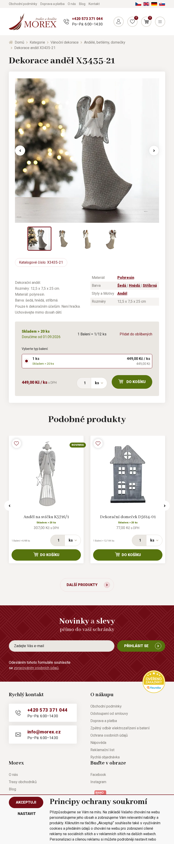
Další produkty (82, 585)
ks (97, 383)
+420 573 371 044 (87, 19)
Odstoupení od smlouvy (109, 713)
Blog (82, 4)
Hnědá (135, 285)
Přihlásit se (136, 646)
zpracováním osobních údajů (36, 668)
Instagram (98, 782)
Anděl (122, 293)
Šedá (122, 285)
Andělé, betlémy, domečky (104, 42)
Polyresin (125, 277)
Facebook (98, 774)
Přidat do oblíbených (136, 334)
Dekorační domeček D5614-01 (128, 517)
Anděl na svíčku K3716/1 (46, 517)
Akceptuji (26, 802)
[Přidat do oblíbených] (16, 443)
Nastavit (27, 814)
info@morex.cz (44, 732)
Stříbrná (150, 285)
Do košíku (136, 382)
